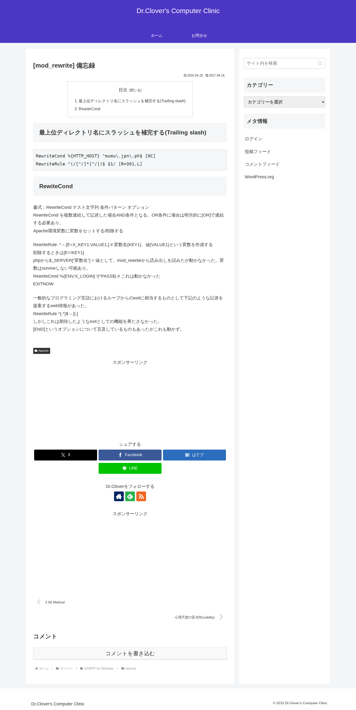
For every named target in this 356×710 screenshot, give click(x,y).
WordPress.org (259, 176)
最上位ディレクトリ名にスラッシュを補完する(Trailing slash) (132, 101)
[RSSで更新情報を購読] (141, 496)
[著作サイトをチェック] (119, 496)
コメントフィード (262, 164)
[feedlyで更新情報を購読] (130, 496)
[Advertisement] (130, 400)
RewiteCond (89, 109)
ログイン (253, 138)
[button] (320, 63)
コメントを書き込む (130, 653)
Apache (44, 350)
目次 (123, 89)
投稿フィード (258, 151)
